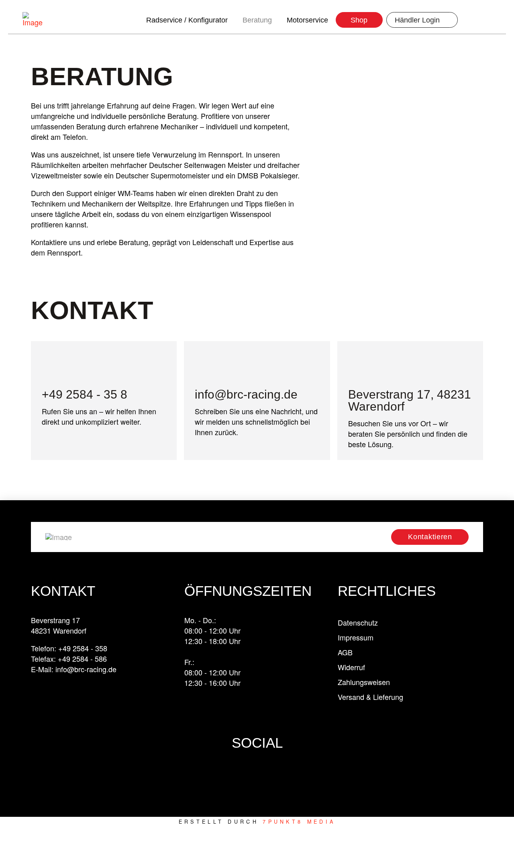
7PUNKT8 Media (299, 821)
